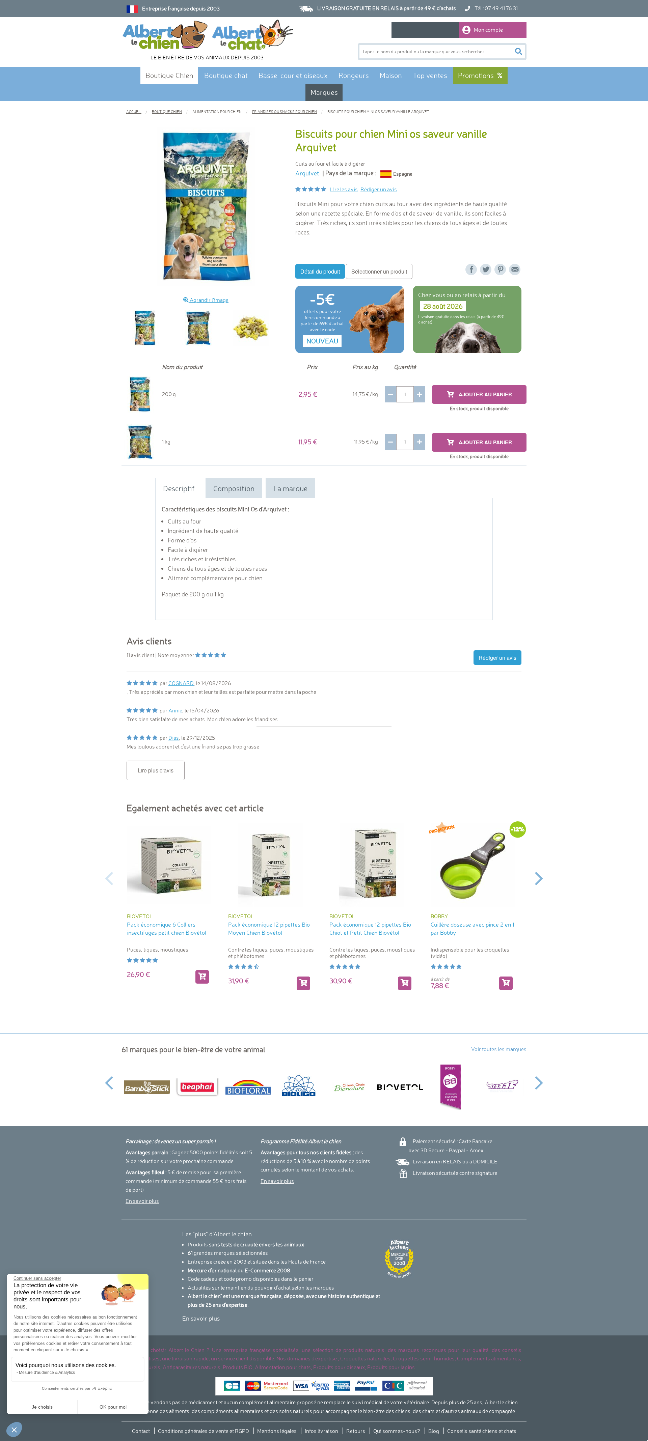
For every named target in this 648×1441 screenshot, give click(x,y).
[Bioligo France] (298, 1087)
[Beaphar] (197, 1087)
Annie (175, 710)
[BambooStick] (146, 1087)
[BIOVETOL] (400, 1087)
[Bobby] (450, 1087)
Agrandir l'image (208, 299)
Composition (233, 488)
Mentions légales (277, 1431)
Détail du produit (320, 271)
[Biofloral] (248, 1087)
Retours (355, 1431)
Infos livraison (321, 1431)
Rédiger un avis (378, 189)
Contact (141, 1431)
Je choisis (42, 1407)
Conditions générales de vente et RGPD (203, 1431)
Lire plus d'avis (155, 770)
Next (539, 877)
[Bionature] (349, 1087)
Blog (433, 1431)
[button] (14, 1429)
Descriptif (178, 488)
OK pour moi (113, 1407)
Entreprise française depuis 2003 (181, 8)
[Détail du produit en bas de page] (506, 983)
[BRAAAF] (501, 1087)
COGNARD (181, 683)
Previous (121, 327)
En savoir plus (142, 1200)
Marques (324, 92)
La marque (290, 488)
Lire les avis (344, 189)
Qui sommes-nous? (396, 1431)
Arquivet (307, 173)
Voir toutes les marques (498, 1049)
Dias (173, 737)
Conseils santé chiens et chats (481, 1431)
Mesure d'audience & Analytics (47, 1372)
